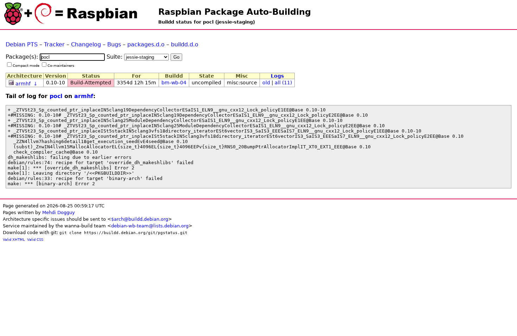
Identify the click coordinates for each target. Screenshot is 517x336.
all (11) (283, 82)
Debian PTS (22, 44)
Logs (277, 76)
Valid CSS (35, 239)
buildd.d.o (184, 44)
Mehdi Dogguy (58, 212)
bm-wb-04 (173, 82)
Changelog (86, 44)
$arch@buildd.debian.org (139, 219)
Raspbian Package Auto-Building (234, 12)
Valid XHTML (14, 239)
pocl (56, 96)
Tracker (54, 44)
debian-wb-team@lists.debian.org (150, 225)
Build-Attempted (90, 82)
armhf (23, 83)
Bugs (114, 44)
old (266, 82)
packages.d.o (146, 44)
